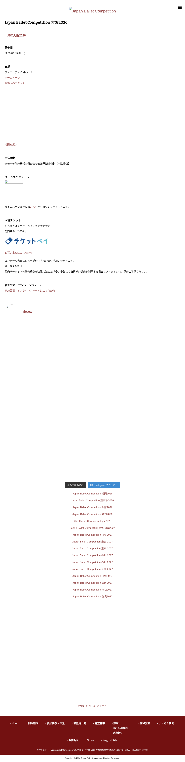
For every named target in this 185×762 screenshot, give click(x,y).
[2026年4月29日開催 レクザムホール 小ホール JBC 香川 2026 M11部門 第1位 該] (48, 401)
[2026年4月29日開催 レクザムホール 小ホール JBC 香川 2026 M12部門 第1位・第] (136, 349)
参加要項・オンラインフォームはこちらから (30, 290)
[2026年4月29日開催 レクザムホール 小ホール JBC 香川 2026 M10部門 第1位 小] (136, 401)
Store (90, 740)
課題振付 (118, 732)
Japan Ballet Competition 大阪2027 (92, 582)
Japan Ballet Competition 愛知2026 (92, 514)
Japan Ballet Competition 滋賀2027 (92, 534)
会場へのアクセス (15, 83)
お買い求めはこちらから (19, 252)
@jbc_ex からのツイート (92, 705)
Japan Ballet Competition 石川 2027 (92, 562)
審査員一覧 (79, 723)
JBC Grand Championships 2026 (92, 521)
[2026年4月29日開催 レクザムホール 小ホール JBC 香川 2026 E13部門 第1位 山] (48, 342)
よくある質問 (166, 723)
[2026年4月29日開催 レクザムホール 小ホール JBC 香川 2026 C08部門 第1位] (136, 454)
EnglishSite (110, 740)
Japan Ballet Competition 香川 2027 (92, 555)
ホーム (16, 723)
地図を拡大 (11, 144)
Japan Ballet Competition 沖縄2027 (92, 575)
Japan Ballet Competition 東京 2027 (92, 548)
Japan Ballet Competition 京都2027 (92, 589)
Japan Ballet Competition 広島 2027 (92, 569)
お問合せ (73, 740)
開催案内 (33, 723)
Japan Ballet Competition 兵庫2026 (92, 507)
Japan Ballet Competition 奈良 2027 (92, 541)
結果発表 (145, 723)
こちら (34, 206)
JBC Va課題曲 (120, 728)
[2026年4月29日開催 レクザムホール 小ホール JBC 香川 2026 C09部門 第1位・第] (48, 454)
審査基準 (100, 723)
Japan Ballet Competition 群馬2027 (92, 596)
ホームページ (12, 77)
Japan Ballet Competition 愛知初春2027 (92, 527)
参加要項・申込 (56, 723)
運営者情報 (42, 750)
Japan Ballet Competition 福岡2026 (92, 493)
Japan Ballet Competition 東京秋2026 (92, 500)
